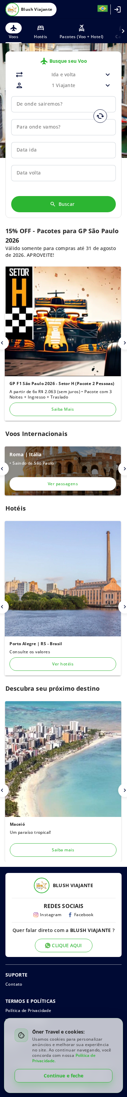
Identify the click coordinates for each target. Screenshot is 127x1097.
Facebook (83, 914)
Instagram (51, 914)
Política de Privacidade (28, 1010)
